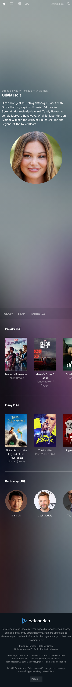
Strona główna (10, 90)
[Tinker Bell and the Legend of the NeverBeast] (16, 430)
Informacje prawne (16, 655)
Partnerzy (38, 313)
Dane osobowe (58, 655)
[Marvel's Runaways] (16, 354)
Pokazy (8, 313)
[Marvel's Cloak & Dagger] (45, 354)
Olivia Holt (42, 90)
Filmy (22, 313)
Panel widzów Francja (55, 661)
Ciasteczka (32, 655)
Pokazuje (27, 90)
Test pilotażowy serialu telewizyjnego (24, 661)
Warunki (44, 655)
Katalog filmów (45, 646)
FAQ (36, 649)
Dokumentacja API (23, 649)
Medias (33, 658)
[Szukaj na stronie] (68, 4)
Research (55, 658)
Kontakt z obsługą (49, 649)
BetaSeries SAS (19, 658)
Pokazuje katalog (27, 646)
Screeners (44, 658)
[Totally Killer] (45, 430)
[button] (16, 503)
